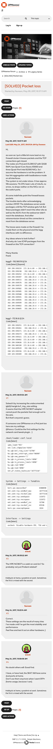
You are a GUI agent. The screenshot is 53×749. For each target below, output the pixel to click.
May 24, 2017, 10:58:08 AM (16, 659)
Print (6, 101)
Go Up (6, 710)
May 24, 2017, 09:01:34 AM (16, 395)
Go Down (7, 108)
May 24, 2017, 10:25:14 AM (16, 610)
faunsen (27, 137)
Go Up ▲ (35, 735)
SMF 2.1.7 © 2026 (19, 739)
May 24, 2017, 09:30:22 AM (17, 556)
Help (15, 735)
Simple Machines (33, 739)
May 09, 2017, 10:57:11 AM (16, 141)
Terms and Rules (25, 735)
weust (28, 552)
